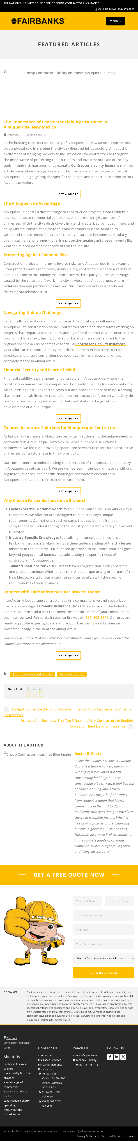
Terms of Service (112, 1136)
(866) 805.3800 (51, 1092)
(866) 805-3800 (125, 9)
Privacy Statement (88, 1136)
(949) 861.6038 (51, 1101)
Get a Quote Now (103, 972)
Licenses (130, 1136)
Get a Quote (68, 194)
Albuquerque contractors (32, 674)
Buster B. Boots (36, 134)
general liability (71, 674)
